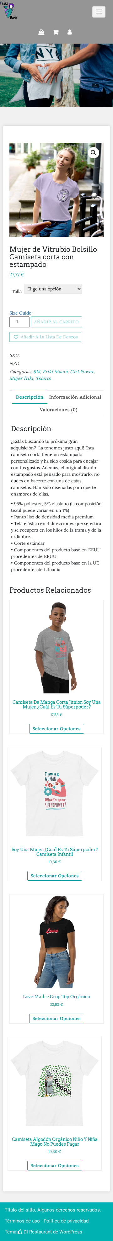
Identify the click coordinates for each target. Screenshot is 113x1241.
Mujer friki (21, 378)
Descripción (30, 397)
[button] (45, 337)
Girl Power (82, 371)
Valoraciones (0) (59, 409)
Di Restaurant (37, 1232)
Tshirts (43, 378)
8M (36, 371)
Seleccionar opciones (57, 728)
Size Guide (20, 313)
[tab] (29, 397)
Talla (17, 291)
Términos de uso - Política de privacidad (47, 1221)
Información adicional (75, 397)
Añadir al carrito (56, 322)
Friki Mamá (55, 371)
